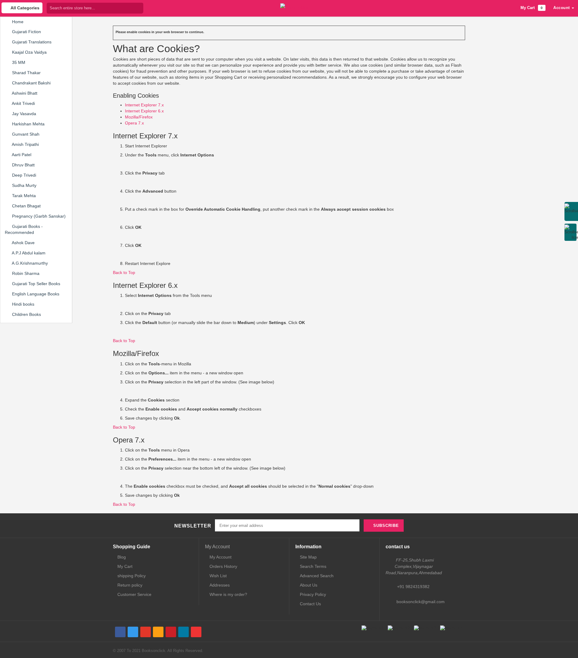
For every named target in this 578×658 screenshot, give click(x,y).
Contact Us (310, 603)
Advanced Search (317, 575)
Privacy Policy (313, 594)
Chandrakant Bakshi (31, 82)
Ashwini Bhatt (24, 93)
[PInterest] (171, 632)
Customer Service (134, 594)
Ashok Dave (23, 242)
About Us (308, 585)
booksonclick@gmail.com (420, 601)
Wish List (218, 575)
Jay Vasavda (23, 113)
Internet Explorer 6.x (144, 111)
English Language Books (35, 293)
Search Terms (313, 566)
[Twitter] (133, 632)
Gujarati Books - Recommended (24, 229)
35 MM (18, 62)
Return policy (129, 585)
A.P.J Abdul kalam (28, 252)
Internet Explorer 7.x (144, 104)
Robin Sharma (25, 273)
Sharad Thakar (26, 72)
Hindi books (22, 304)
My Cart (124, 566)
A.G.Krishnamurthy (29, 263)
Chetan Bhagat (26, 205)
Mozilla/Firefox (139, 117)
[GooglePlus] (145, 632)
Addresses (220, 585)
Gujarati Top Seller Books (35, 283)
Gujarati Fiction (26, 31)
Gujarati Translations (31, 41)
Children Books (26, 314)
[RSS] (158, 632)
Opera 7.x (134, 123)
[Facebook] (120, 632)
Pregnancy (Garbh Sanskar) (38, 216)
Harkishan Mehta (28, 123)
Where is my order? (228, 594)
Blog (121, 557)
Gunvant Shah (25, 134)
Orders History (223, 566)
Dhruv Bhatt (23, 164)
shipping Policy (131, 575)
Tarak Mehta (23, 195)
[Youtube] (196, 632)
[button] (563, 7)
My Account (217, 546)
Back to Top (124, 272)
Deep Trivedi (23, 175)
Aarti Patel (21, 154)
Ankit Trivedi (23, 103)
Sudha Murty (23, 185)
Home (17, 21)
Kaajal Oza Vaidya (29, 52)
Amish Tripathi (25, 144)
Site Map (308, 557)
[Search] (138, 8)
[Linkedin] (183, 632)
